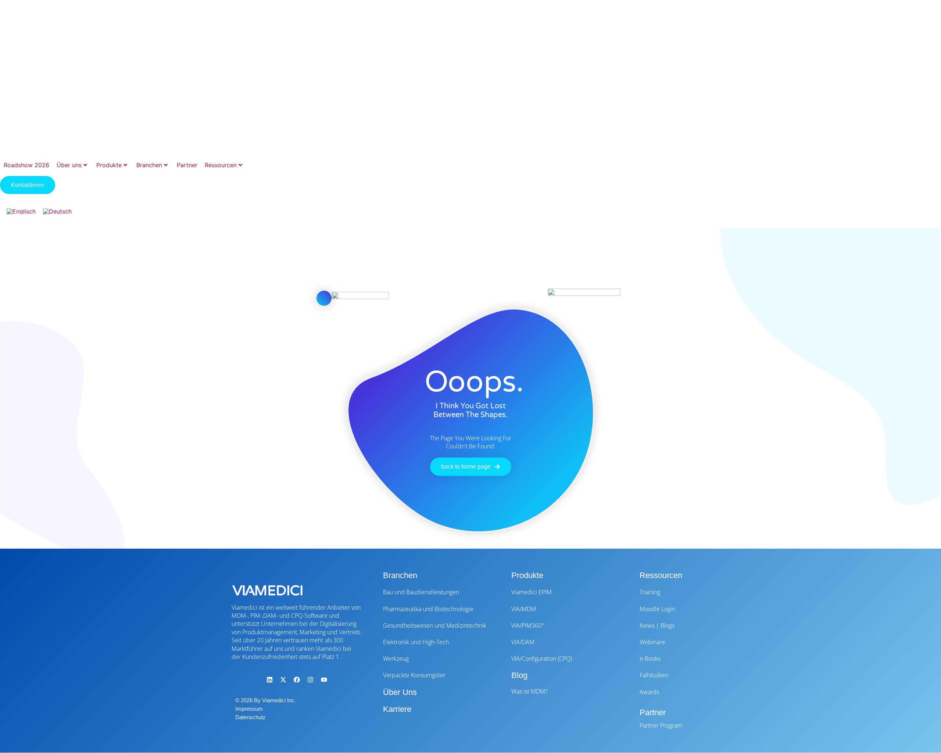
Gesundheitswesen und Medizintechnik (434, 625)
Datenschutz (250, 717)
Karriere (397, 709)
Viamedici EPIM (531, 592)
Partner (187, 165)
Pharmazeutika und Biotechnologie (428, 609)
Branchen (149, 165)
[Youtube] (324, 680)
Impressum (249, 709)
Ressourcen (221, 165)
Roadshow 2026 (26, 165)
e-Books (650, 659)
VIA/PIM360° (527, 625)
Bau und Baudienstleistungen (421, 592)
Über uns (69, 165)
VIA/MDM (523, 609)
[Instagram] (310, 680)
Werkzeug (396, 659)
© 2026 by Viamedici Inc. (265, 700)
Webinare (652, 642)
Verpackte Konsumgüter (414, 675)
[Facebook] (296, 680)
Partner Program (661, 725)
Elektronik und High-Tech (416, 642)
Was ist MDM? (529, 691)
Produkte (109, 165)
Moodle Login (657, 609)
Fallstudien (654, 675)
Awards (649, 692)
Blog (519, 675)
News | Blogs (657, 625)
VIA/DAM (522, 642)
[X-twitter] (283, 680)
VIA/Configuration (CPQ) (541, 659)
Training (650, 592)
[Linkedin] (269, 680)
